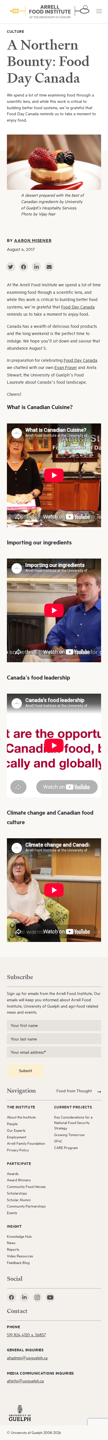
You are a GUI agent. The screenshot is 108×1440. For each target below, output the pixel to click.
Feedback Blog (18, 1262)
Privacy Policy (18, 1150)
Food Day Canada (78, 307)
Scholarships (17, 1193)
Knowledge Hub (19, 1236)
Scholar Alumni (19, 1199)
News (11, 1242)
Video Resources (20, 1256)
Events (12, 1212)
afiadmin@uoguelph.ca (27, 1357)
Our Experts (16, 1130)
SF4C (58, 1141)
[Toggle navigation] (99, 11)
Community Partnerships (26, 1206)
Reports (13, 1249)
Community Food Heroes (26, 1186)
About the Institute (21, 1117)
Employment (16, 1137)
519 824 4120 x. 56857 (26, 1334)
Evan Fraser (65, 367)
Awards (13, 1173)
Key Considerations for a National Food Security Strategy (73, 1122)
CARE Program (66, 1147)
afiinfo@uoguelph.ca (25, 1381)
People (12, 1123)
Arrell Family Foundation (26, 1143)
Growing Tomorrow (69, 1134)
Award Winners (19, 1179)
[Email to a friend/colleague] (49, 266)
